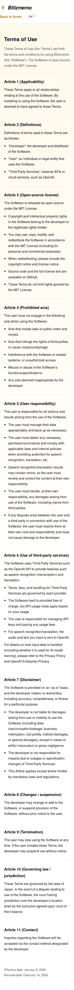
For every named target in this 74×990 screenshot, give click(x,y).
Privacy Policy (55, 655)
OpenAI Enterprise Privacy (29, 661)
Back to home (11, 16)
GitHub (32, 277)
